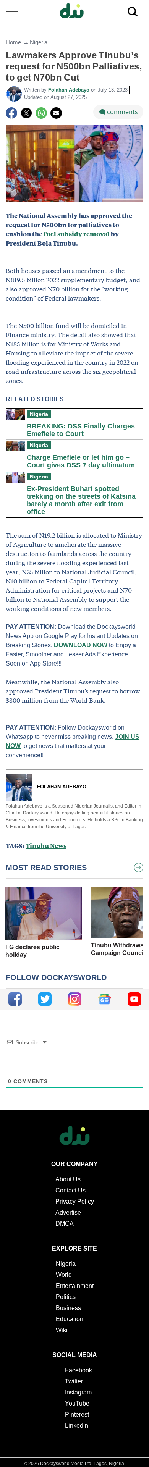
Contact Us (70, 1190)
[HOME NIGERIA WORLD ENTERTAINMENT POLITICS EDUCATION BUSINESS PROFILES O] (74, 11)
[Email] (56, 113)
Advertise (68, 1212)
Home (13, 42)
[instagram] (74, 999)
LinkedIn (76, 1425)
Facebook (78, 1370)
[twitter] (45, 999)
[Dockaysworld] (74, 11)
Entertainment (75, 1286)
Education (69, 1319)
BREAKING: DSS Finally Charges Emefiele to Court (81, 430)
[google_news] (104, 999)
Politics (66, 1297)
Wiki (62, 1330)
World (64, 1275)
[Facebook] (11, 113)
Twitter (74, 1381)
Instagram (78, 1392)
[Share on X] (26, 113)
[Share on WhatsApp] (41, 113)
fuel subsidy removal (77, 234)
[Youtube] (134, 999)
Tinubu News (46, 846)
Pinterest (77, 1414)
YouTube (77, 1403)
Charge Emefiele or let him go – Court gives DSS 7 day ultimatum (81, 461)
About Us (68, 1179)
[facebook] (15, 999)
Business (68, 1308)
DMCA (64, 1223)
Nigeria (38, 42)
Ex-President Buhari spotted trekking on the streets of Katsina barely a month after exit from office (81, 500)
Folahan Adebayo (69, 90)
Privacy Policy (74, 1201)
